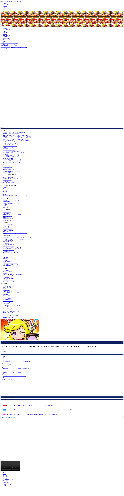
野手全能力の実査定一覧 (8, 244)
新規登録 (5, 6)
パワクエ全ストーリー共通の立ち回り (12, 305)
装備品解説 (5, 294)
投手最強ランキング (7, 260)
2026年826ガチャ (7, 212)
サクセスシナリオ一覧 (8, 275)
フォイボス (5, 187)
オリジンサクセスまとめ (8, 281)
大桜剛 (4, 194)
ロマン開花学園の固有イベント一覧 (11, 155)
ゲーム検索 (5, 4)
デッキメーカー (6, 38)
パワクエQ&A (6, 303)
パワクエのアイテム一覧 (8, 302)
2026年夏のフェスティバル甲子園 (11, 200)
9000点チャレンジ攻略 (8, 312)
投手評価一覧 (6, 227)
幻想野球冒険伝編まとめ (8, 286)
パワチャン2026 (6, 204)
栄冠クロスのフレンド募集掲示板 (11, 178)
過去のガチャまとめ (7, 216)
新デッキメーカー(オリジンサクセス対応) (12, 274)
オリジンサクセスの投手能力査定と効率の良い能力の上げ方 (17, 237)
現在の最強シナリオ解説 (8, 278)
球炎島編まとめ (6, 290)
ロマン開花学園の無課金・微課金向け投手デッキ (14, 152)
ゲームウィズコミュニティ (9, 181)
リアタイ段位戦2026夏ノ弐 (9, 203)
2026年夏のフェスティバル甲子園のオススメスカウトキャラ (17, 136)
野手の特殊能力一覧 (7, 241)
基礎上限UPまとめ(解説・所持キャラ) (12, 247)
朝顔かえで (5, 192)
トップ (4, 472)
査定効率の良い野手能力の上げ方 (11, 240)
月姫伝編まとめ (6, 288)
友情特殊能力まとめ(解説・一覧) (10, 252)
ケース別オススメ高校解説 (9, 280)
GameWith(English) (7, 484)
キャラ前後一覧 (6, 30)
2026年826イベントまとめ (9, 150)
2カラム (5, 9)
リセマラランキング (7, 257)
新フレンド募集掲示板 (8, 172)
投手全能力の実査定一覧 (8, 246)
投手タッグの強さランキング (10, 263)
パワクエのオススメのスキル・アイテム (12, 299)
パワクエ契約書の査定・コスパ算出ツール (13, 171)
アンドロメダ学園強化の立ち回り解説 (12, 159)
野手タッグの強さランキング (10, 261)
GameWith (9, 487)
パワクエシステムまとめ (8, 306)
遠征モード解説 (6, 295)
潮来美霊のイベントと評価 (9, 148)
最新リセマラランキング (8, 217)
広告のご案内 (6, 480)
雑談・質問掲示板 (7, 180)
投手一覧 (5, 32)
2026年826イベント (7, 201)
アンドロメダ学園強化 (8, 271)
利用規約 (5, 478)
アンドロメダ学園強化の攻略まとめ (11, 162)
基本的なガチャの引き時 (8, 220)
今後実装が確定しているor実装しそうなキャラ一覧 (15, 195)
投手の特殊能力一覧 (7, 243)
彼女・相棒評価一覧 (7, 229)
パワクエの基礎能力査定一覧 (10, 297)
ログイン (5, 7)
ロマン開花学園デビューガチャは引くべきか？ (14, 154)
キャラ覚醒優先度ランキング (10, 265)
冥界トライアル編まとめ (8, 287)
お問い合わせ (6, 482)
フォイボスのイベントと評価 (10, 146)
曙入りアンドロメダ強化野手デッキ (11, 144)
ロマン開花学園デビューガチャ (10, 213)
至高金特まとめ (6, 251)
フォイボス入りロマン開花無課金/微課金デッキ (14, 132)
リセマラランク (6, 31)
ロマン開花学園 (6, 270)
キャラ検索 (5, 28)
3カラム (9, 9)
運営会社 (5, 475)
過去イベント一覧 (7, 207)
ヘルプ (4, 474)
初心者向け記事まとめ (8, 317)
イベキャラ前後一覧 (7, 224)
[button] (63, 22)
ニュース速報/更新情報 (8, 182)
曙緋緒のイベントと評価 (8, 147)
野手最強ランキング (7, 258)
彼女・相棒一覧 (6, 35)
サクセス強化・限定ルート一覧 (10, 277)
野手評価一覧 (6, 226)
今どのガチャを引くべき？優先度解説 (12, 214)
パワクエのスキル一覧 (8, 301)
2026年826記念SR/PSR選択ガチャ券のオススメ (14, 141)
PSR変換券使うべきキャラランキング (11, 264)
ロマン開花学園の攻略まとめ (10, 158)
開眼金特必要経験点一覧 (8, 169)
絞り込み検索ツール (7, 167)
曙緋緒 (4, 188)
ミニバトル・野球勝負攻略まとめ (11, 311)
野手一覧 (5, 34)
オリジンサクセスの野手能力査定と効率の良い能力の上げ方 (17, 239)
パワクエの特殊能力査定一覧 (10, 298)
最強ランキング (6, 39)
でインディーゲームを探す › (8, 417)
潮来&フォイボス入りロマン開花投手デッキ (13, 133)
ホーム (4, 3)
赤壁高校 (5, 273)
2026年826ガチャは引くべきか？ (10, 143)
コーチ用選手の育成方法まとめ (10, 291)
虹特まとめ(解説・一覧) (8, 250)
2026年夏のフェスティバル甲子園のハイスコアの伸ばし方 (16, 135)
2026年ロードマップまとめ (9, 205)
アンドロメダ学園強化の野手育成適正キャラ (13, 160)
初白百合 (5, 191)
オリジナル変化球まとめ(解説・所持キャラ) (13, 248)
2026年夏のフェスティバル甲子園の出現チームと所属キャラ (17, 137)
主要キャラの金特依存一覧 (9, 230)
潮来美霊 (5, 190)
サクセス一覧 (6, 36)
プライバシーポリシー (8, 479)
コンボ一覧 (5, 231)
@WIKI (4, 485)
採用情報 (5, 476)
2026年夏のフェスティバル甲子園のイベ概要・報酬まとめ (16, 139)
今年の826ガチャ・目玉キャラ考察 (11, 151)
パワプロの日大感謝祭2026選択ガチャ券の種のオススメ (16, 140)
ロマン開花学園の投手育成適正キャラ (12, 156)
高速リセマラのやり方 (8, 218)
